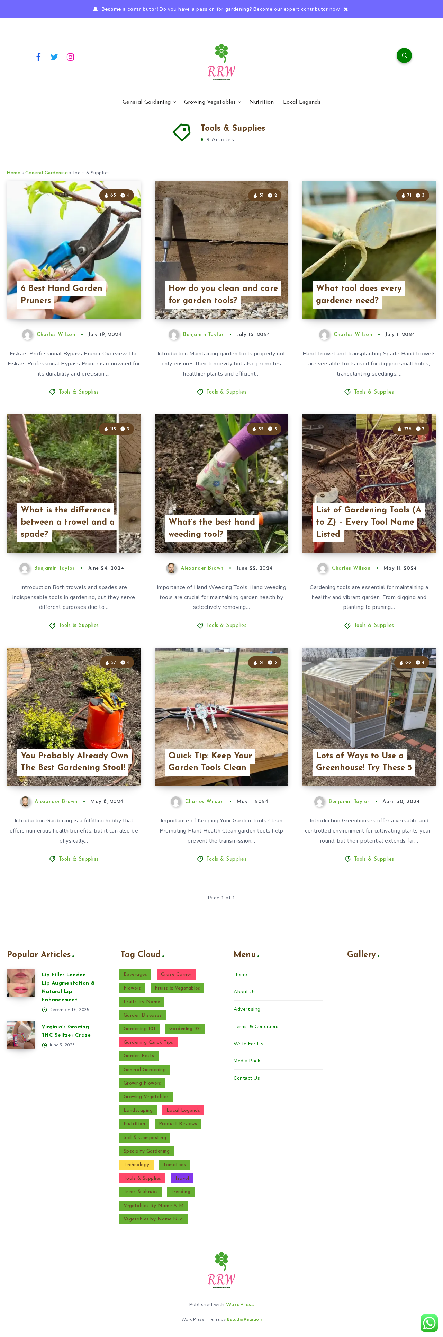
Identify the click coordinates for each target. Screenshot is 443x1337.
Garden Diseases (143, 1015)
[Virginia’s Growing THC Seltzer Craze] (21, 1035)
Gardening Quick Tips (148, 1042)
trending (180, 1191)
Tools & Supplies (79, 392)
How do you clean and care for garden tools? (223, 295)
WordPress (240, 1304)
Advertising (247, 1009)
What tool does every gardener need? (359, 295)
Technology (137, 1164)
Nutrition (261, 102)
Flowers (132, 988)
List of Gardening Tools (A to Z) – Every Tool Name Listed (369, 522)
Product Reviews (178, 1124)
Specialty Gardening (147, 1151)
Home (13, 173)
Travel (182, 1178)
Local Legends (301, 102)
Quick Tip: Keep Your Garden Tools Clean (210, 762)
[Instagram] (70, 56)
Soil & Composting (145, 1137)
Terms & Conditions (257, 1026)
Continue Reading (108, 298)
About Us (245, 992)
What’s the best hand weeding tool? (212, 528)
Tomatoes (174, 1164)
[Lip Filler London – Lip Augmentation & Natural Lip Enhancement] (21, 983)
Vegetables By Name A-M (154, 1205)
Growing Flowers (142, 1083)
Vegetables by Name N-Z (153, 1219)
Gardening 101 (140, 1029)
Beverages (135, 974)
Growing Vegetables (210, 102)
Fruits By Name (142, 1001)
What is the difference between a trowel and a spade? (68, 522)
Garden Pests (139, 1056)
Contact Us (247, 1078)
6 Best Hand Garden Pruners (61, 295)
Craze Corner (176, 974)
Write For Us (248, 1044)
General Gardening (147, 102)
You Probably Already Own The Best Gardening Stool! (74, 762)
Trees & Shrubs (141, 1191)
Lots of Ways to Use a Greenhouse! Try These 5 (364, 762)
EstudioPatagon (244, 1319)
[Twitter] (54, 56)
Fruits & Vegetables (177, 988)
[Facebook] (38, 56)
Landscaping (138, 1110)
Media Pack (247, 1061)
